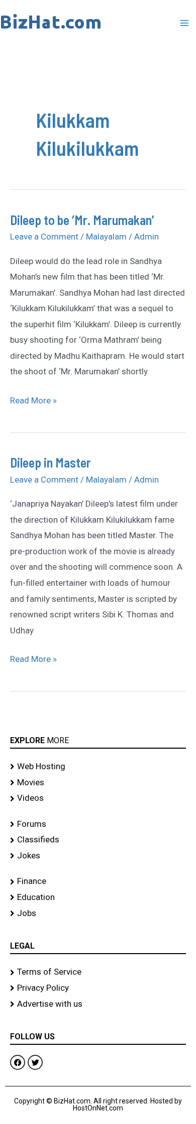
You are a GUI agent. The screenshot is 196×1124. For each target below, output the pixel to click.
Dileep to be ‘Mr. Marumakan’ (82, 220)
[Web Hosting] (98, 767)
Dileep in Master (50, 462)
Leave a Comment (44, 237)
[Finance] (98, 881)
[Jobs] (98, 914)
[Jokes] (98, 856)
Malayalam (106, 237)
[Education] (98, 897)
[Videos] (98, 798)
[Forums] (98, 824)
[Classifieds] (98, 840)
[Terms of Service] (98, 972)
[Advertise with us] (98, 1004)
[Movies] (98, 783)
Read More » (33, 399)
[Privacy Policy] (98, 988)
